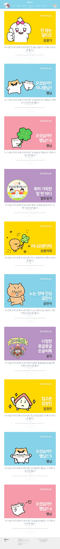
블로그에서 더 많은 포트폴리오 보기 (43, 539)
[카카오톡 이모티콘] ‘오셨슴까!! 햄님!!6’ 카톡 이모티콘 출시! (34, 154)
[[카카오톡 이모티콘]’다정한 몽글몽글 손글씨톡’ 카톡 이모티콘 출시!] (30, 343)
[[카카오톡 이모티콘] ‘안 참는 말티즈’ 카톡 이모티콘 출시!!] (30, 28)
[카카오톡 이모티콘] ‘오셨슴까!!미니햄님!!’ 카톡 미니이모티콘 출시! (34, 101)
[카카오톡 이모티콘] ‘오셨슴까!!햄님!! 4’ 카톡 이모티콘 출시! (33, 522)
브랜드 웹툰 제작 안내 (44, 541)
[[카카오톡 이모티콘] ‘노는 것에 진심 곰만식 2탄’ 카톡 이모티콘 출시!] (30, 291)
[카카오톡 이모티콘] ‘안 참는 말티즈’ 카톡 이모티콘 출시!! (33, 48)
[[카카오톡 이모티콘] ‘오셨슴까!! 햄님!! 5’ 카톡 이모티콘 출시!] (30, 449)
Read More (30, 110)
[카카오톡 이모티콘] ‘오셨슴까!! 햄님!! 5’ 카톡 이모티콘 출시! (33, 469)
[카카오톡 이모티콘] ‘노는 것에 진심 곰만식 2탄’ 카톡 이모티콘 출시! (33, 311)
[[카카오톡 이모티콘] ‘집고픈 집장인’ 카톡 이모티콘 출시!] (30, 396)
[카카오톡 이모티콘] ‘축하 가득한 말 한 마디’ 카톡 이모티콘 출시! (33, 206)
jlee (33, 104)
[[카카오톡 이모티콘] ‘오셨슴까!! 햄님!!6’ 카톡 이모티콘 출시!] (30, 133)
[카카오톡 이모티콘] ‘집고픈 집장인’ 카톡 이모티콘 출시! (33, 417)
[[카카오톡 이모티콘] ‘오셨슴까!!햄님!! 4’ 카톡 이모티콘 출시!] (30, 501)
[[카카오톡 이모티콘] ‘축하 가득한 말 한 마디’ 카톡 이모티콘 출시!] (30, 186)
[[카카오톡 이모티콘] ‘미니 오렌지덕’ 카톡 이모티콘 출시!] (30, 238)
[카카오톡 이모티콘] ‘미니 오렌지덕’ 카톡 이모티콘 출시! (33, 259)
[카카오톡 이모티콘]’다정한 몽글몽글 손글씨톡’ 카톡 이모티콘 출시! (33, 364)
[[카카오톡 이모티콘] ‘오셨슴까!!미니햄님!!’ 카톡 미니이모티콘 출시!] (30, 80)
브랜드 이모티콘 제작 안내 (44, 540)
